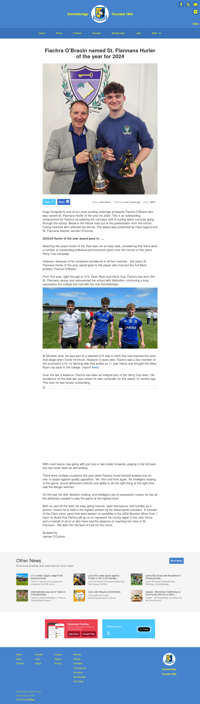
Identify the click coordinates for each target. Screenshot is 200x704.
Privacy (58, 663)
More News (176, 560)
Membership (118, 33)
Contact (58, 654)
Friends (77, 659)
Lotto (138, 33)
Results (97, 33)
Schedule (77, 663)
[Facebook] (181, 4)
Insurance (78, 672)
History (57, 659)
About (38, 663)
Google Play (89, 634)
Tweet (47, 201)
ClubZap (30, 700)
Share (61, 201)
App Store (74, 634)
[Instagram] (196, 12)
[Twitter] (188, 4)
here (95, 367)
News (59, 33)
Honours (77, 654)
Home (42, 33)
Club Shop (78, 681)
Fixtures (77, 33)
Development (79, 668)
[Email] (196, 4)
